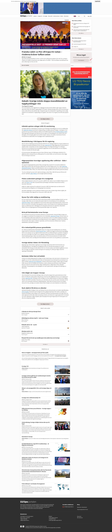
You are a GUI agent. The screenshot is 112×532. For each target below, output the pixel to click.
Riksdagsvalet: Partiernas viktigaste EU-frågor (81, 24)
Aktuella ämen (84, 507)
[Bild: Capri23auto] (62, 461)
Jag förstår (97, 1)
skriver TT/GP (29, 182)
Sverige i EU (40, 16)
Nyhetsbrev (79, 507)
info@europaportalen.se (69, 506)
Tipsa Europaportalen (81, 509)
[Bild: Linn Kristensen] (45, 84)
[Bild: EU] (62, 369)
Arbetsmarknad (56, 16)
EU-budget (45, 16)
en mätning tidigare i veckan (61, 131)
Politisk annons (88, 66)
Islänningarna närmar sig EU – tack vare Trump (35, 318)
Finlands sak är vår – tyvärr (29, 325)
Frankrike (27, 65)
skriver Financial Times (41, 231)
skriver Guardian (25, 291)
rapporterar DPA (28, 278)
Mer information (33, 1)
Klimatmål (50, 16)
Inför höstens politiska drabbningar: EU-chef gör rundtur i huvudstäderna (81, 30)
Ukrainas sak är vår (27, 331)
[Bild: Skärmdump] (45, 35)
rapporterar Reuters (28, 130)
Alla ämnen (66, 16)
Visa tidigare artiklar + (45, 118)
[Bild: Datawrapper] (62, 447)
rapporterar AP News (55, 216)
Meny (89, 16)
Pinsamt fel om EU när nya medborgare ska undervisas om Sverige (41, 338)
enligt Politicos (33, 173)
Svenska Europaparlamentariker (79, 44)
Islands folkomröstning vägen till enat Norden (81, 27)
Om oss (86, 509)
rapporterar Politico (26, 202)
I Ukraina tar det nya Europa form (31, 311)
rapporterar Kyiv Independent (35, 261)
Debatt (61, 16)
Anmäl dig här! (81, 60)
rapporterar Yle (48, 145)
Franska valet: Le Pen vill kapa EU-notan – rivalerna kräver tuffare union (42, 53)
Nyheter (35, 16)
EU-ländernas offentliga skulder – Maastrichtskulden (80, 41)
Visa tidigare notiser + (45, 304)
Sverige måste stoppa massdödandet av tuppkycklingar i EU (44, 102)
